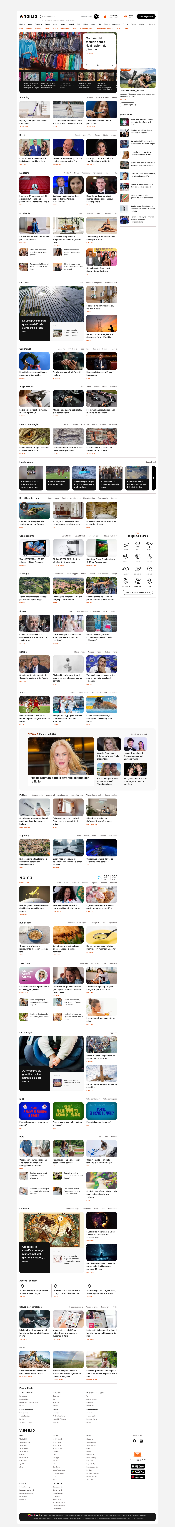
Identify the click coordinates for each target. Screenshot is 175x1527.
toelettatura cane (59, 1416)
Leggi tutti (113, 1033)
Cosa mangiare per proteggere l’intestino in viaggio (39, 1002)
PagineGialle (90, 1464)
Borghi (114, 574)
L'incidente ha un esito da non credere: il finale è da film (137, 484)
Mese (95, 1209)
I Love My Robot (110, 536)
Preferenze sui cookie (69, 1518)
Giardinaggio (103, 498)
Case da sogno (53, 498)
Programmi (86, 173)
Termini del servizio (58, 20)
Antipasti (71, 923)
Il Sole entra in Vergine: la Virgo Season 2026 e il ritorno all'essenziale (100, 1235)
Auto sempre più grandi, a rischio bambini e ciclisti (32, 1074)
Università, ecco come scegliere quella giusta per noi (39, 252)
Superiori (113, 611)
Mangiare (57, 1393)
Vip (87, 274)
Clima (81, 283)
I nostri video (26, 462)
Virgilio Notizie (57, 1439)
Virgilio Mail (23, 1439)
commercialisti (91, 1416)
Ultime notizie (79, 652)
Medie (104, 611)
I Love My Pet (79, 536)
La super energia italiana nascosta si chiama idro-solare (71, 332)
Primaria (96, 611)
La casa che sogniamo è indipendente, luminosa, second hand (67, 239)
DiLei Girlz (24, 213)
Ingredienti (113, 923)
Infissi (55, 827)
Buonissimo (25, 922)
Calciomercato (83, 692)
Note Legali (42, 1518)
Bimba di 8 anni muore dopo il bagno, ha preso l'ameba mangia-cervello (68, 678)
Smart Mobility (91, 1458)
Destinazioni (58, 574)
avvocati (89, 1413)
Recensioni (113, 424)
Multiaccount (23, 1458)
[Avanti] (154, 478)
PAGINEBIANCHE (93, 1515)
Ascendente (112, 1209)
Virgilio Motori (26, 386)
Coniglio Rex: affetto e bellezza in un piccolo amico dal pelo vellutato (101, 1194)
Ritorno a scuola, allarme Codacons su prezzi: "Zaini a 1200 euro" (99, 637)
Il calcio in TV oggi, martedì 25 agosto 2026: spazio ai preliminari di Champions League (34, 199)
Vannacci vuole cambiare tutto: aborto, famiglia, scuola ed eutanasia (100, 678)
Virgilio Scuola (91, 1445)
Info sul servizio (47, 20)
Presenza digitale (76, 1307)
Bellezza (113, 135)
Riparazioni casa (76, 795)
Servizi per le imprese (30, 1307)
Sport (30, 24)
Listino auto (90, 1454)
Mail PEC (38, 28)
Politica (99, 652)
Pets (21, 1136)
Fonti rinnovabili (111, 283)
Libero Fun (22, 1499)
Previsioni (113, 883)
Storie (114, 652)
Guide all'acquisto (102, 97)
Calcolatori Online (59, 1505)
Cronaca (91, 652)
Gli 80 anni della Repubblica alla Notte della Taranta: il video (142, 121)
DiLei (22, 135)
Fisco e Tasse (85, 349)
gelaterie (56, 1396)
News (76, 173)
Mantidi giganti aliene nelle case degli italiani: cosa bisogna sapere (33, 908)
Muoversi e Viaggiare (95, 1393)
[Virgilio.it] (28, 16)
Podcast (114, 1137)
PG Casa (89, 1470)
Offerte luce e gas (87, 28)
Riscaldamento (37, 795)
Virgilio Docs (23, 1451)
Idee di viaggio (72, 574)
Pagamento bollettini (105, 28)
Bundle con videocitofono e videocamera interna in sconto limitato (143, 208)
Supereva (24, 835)
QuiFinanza (25, 349)
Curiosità (113, 387)
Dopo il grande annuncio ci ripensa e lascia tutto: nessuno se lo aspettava (100, 199)
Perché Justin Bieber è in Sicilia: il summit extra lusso (39, 266)
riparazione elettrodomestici (28, 1402)
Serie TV (113, 173)
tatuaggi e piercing (25, 1422)
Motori (71, 24)
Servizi (55, 1410)
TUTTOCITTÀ (104, 1515)
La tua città (56, 1496)
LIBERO (45, 1515)
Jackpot (119, 28)
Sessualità (113, 963)
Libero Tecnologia (28, 424)
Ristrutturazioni (89, 498)
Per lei (114, 97)
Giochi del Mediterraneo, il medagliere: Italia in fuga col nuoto (99, 718)
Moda (55, 126)
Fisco (88, 378)
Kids (21, 1099)
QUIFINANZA (125, 1515)
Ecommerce (105, 1307)
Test (115, 213)
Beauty (82, 213)
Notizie (22, 24)
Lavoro (114, 349)
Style (98, 213)
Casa (21, 527)
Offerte (90, 97)
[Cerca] (96, 16)
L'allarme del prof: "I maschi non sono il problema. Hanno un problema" (67, 637)
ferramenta (23, 1396)
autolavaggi (90, 1405)
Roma (25, 877)
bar (54, 1399)
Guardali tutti (151, 462)
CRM (115, 1307)
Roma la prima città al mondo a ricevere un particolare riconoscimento (33, 862)
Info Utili (96, 349)
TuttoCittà (89, 1479)
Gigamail (22, 1454)
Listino (104, 387)
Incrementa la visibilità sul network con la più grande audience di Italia (65, 1333)
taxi (87, 1396)
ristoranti (56, 1402)
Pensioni (105, 349)
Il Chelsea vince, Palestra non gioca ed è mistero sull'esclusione (142, 219)
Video (85, 24)
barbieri (22, 1419)
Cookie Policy (57, 1518)
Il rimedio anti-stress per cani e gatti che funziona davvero (39, 1191)
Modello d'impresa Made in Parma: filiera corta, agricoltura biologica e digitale (67, 1373)
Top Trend (23, 1339)
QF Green (24, 282)
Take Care (24, 963)
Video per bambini (93, 1099)
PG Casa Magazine (92, 1473)
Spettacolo (23, 164)
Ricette (107, 24)
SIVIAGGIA (116, 1515)
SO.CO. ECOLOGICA (25, 1376)
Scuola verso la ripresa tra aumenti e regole (110, 484)
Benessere (84, 963)
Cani (99, 1137)
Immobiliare (72, 349)
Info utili (56, 378)
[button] (112, 65)
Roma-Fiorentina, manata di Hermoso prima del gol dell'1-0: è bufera (34, 718)
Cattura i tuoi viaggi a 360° (132, 90)
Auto (82, 387)
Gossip (93, 24)
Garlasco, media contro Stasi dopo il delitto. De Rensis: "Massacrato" (66, 199)
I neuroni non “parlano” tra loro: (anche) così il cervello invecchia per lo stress (67, 989)
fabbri (21, 1405)
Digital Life (84, 424)
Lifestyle (97, 135)
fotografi (89, 1422)
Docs (75, 28)
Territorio (23, 914)
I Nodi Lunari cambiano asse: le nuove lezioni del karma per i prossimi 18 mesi (100, 1266)
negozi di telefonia (59, 1419)
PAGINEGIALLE (60, 1515)
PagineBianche (91, 1476)
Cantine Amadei (58, 1379)
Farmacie (75, 883)
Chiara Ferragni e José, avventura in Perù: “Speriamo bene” (107, 781)
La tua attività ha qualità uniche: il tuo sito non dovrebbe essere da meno (101, 1333)
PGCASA (84, 1515)
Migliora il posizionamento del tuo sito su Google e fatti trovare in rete (34, 1333)
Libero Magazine (58, 1473)
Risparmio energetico (94, 795)
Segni (102, 1209)
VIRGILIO (52, 1515)
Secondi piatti (93, 923)
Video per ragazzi (110, 1099)
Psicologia (95, 963)
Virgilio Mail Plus (24, 1442)
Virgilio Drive (23, 1448)
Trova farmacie (58, 1493)
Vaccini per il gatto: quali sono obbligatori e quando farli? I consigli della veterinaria (33, 1163)
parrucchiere (23, 1413)
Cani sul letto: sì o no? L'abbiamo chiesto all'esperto (38, 1175)
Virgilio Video (57, 1448)
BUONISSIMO (134, 1515)
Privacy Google (70, 20)
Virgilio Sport (57, 1442)
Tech (78, 24)
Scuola (125, 24)
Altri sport (113, 692)
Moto (89, 387)
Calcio (72, 692)
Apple (75, 424)
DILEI (110, 1515)
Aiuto (21, 1467)
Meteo (55, 24)
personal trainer (91, 1419)
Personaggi (97, 173)
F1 (93, 692)
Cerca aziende (58, 1487)
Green (24, 331)
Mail (21, 28)
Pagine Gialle (26, 1388)
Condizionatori (24, 827)
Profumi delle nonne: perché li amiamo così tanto (72, 252)
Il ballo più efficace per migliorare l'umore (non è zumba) (73, 1016)
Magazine (24, 173)
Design (65, 498)
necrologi (56, 1422)
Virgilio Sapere (91, 1442)
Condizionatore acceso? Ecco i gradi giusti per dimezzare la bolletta (33, 821)
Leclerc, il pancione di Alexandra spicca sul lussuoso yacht (133, 756)
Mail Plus (28, 28)
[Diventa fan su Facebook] (134, 1441)
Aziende (85, 883)
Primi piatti (81, 923)
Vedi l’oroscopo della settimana (138, 592)
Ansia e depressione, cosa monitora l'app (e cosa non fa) (72, 1002)
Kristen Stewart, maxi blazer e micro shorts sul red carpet (73, 266)
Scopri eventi (57, 1490)
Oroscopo (116, 24)
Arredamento (75, 498)
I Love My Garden (94, 536)
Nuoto (88, 724)
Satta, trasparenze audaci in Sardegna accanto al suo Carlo (135, 781)
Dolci (104, 923)
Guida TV (67, 173)
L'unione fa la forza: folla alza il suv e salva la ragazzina (30, 484)
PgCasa (23, 795)
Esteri (107, 652)
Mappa (104, 883)
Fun (126, 28)
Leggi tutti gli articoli (139, 734)
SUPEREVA (143, 1515)
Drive (47, 28)
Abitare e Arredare (26, 1393)
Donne (47, 24)
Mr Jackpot (23, 1496)
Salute (133, 24)
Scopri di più (128, 105)
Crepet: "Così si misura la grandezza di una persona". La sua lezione (33, 637)
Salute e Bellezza (26, 1410)
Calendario (23, 1461)
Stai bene (89, 992)
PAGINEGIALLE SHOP (73, 1515)
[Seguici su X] (141, 1441)
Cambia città (24, 882)
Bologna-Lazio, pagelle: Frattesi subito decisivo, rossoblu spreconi (67, 718)
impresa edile (23, 1399)
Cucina (21, 955)
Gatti (106, 1137)
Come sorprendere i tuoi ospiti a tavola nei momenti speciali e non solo (101, 1373)
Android (67, 424)
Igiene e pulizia (111, 795)
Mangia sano (24, 992)
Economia (38, 24)
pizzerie (55, 1405)
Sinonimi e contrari (83, 611)
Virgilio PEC (23, 1445)
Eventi (66, 883)
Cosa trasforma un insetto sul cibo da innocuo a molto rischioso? (66, 949)
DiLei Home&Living (29, 498)
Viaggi (63, 24)
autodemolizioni (91, 1399)
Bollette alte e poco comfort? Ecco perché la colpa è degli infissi (66, 821)
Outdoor (114, 498)
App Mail (22, 1464)
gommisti (89, 1402)
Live (105, 692)
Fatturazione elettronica (61, 28)
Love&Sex (107, 213)
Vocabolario (57, 1499)
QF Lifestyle (25, 1032)
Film (106, 173)
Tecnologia (23, 126)
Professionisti (92, 1410)
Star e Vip (87, 135)
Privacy (49, 1518)
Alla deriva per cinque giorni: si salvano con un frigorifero (84, 484)
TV (100, 24)
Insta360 (123, 99)
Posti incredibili (103, 574)
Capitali (92, 574)
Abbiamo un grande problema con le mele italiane (72, 1082)
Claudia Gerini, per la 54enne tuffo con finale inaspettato (108, 756)
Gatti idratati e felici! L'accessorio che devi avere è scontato (72, 1191)
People (77, 135)
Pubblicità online (92, 1307)
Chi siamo (35, 1518)
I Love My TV (66, 536)
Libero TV (56, 1476)
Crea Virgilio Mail (146, 17)
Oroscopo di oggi (73, 1209)
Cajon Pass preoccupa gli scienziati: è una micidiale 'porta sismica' (67, 862)
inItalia (141, 24)
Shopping (89, 1439)
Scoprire (56, 995)
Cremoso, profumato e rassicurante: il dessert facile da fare (33, 949)
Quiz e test (113, 836)
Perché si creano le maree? (98, 1122)
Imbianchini (50, 795)
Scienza (22, 453)
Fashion (90, 213)
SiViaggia (24, 573)
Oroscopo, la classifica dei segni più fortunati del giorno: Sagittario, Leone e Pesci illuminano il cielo (33, 1252)
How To (94, 424)
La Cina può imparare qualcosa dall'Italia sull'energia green (34, 324)
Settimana (87, 1209)
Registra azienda (92, 1467)
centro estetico (24, 1416)
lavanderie (56, 1413)
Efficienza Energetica (94, 283)
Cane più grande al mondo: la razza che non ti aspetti (73, 1175)
